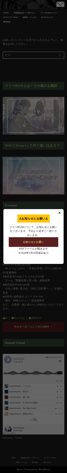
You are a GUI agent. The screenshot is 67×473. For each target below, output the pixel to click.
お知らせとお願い (33, 242)
